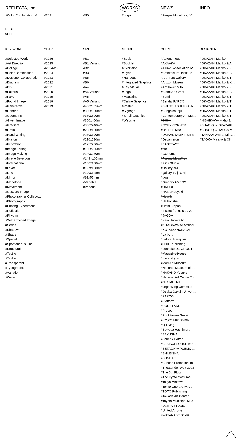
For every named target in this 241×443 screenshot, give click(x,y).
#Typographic (14, 268)
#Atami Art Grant (172, 92)
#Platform (167, 301)
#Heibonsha (169, 201)
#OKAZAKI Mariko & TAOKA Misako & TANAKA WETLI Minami (218, 111)
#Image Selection (17, 158)
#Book (126, 58)
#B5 (86, 77)
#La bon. (167, 234)
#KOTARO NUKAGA (175, 230)
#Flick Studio (170, 163)
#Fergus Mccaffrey (174, 158)
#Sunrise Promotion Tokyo (179, 363)
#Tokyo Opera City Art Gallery (179, 386)
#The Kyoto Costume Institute (179, 377)
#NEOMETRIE (171, 282)
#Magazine (129, 96)
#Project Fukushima (175, 320)
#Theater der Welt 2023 (177, 367)
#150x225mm (92, 149)
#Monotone (13, 182)
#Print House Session (176, 315)
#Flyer (126, 73)
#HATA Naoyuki (172, 192)
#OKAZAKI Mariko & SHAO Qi (218, 73)
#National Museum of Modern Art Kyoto (179, 268)
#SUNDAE (168, 358)
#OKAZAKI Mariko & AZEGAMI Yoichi (218, 63)
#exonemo (168, 153)
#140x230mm (92, 153)
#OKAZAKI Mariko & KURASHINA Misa (218, 68)
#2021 (48, 87)
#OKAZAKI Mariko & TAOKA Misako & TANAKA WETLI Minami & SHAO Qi (218, 115)
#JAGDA (167, 215)
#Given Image (15, 120)
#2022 (48, 82)
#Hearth (166, 196)
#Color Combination (19, 73)
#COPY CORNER (173, 125)
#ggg (164, 177)
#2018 (48, 101)
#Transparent (14, 263)
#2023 (48, 77)
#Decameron (170, 139)
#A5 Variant (91, 101)
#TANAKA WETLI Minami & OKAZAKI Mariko (218, 134)
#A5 (86, 96)
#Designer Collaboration (22, 77)
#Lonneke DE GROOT (176, 249)
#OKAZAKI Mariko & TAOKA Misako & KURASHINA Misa (218, 96)
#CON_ (166, 120)
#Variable (89, 182)
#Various (89, 187)
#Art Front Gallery (173, 77)
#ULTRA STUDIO (173, 405)
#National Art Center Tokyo (179, 277)
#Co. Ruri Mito (171, 130)
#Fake (9, 96)
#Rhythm (11, 215)
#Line (9, 172)
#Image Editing (15, 149)
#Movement (13, 187)
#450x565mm (92, 106)
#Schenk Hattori (172, 339)
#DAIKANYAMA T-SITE (177, 134)
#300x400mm (92, 120)
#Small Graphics (133, 115)
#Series (10, 225)
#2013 (48, 106)
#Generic (11, 111)
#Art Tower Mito (172, 87)
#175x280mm (92, 144)
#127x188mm (92, 168)
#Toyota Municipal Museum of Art (179, 401)
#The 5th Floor (171, 372)
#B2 (86, 68)
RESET (10, 29)
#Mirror (10, 177)
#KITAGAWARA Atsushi (177, 225)
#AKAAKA (168, 63)
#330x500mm (92, 115)
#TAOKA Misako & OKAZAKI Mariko (218, 139)
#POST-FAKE (170, 306)
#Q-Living (167, 325)
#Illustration (13, 144)
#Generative (14, 106)
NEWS (167, 7)
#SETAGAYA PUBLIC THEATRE (179, 348)
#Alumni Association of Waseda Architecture (179, 68)
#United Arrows (171, 410)
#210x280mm (92, 139)
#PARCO (167, 296)
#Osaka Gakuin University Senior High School (179, 291)
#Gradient (12, 125)
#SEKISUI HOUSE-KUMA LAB (179, 344)
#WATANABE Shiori (175, 415)
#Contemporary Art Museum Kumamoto (179, 115)
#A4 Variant (91, 92)
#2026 (48, 58)
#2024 (48, 73)
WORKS (130, 7)
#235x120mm (92, 130)
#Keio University (172, 220)
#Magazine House (173, 253)
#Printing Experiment (20, 206)
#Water (10, 277)
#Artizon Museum (173, 82)
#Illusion (11, 139)
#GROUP (167, 187)
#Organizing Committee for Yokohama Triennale (179, 287)
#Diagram (12, 82)
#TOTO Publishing (174, 391)
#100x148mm (92, 172)
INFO (205, 7)
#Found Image (15, 101)
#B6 (86, 82)
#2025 (48, 63)
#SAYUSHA (169, 334)
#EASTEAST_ (171, 144)
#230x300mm (92, 134)
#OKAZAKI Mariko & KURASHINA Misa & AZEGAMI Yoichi (218, 82)
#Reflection (13, 211)
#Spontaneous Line (19, 244)
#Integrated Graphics (137, 82)
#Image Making (16, 153)
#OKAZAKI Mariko (213, 58)
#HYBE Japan (171, 206)
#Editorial (12, 92)
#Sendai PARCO (172, 101)
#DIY (8, 87)
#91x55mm (91, 177)
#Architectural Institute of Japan (179, 73)
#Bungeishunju (171, 111)
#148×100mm (93, 158)
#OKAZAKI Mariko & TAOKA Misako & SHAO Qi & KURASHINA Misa (218, 106)
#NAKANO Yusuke (174, 272)
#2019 (48, 96)
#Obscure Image (17, 192)
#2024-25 (51, 68)
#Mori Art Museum (173, 263)
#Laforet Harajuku (173, 239)
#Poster (127, 106)
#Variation (12, 272)
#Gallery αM (169, 168)
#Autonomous (170, 58)
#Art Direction (15, 63)
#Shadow (12, 230)
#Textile (10, 258)
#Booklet (128, 63)
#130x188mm (92, 163)
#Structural (13, 249)
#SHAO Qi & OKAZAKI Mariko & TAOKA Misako (218, 125)
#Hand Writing (15, 134)
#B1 (86, 58)
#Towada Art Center (175, 396)
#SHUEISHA (170, 353)
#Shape (10, 234)
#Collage (11, 68)
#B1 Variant (91, 63)
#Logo (126, 92)
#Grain (10, 130)
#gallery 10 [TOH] (173, 172)
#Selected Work (16, 58)
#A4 (86, 87)
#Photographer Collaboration (23, 196)
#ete (164, 149)
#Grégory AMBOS (173, 182)
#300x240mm (92, 125)
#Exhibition (129, 68)
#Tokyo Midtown (172, 382)
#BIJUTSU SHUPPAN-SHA (179, 106)
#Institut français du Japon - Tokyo (179, 211)
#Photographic (15, 201)
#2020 (48, 92)
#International (15, 163)
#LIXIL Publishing (173, 244)
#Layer (10, 168)
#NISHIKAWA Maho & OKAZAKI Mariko (218, 120)
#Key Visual (130, 87)
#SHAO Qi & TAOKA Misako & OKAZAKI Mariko (218, 130)
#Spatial (11, 239)
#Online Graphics (134, 101)
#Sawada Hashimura (175, 329)
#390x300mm (92, 111)
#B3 (86, 73)
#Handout (129, 77)
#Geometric (13, 115)
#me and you (170, 258)
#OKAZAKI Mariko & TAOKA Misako (218, 77)
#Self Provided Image (20, 220)
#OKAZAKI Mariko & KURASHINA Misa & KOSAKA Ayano (218, 87)
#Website (128, 120)
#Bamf (165, 96)
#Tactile (10, 253)
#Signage (128, 111)
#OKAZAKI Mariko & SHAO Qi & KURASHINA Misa (218, 92)
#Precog (167, 310)
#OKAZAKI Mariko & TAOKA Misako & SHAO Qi (218, 101)
